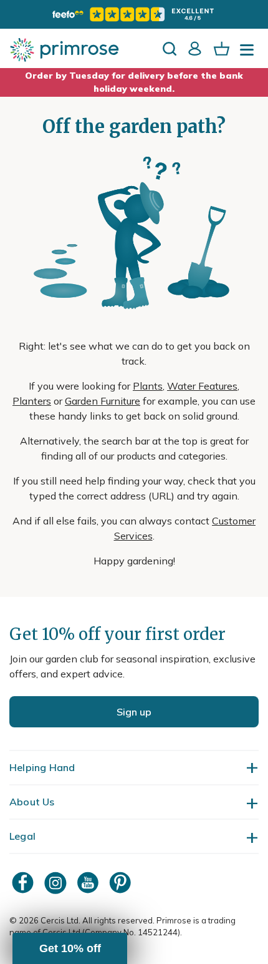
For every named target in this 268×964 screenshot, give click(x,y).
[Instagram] (57, 882)
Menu (249, 53)
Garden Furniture (102, 401)
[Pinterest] (121, 882)
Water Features (202, 386)
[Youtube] (89, 882)
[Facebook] (24, 882)
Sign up (134, 712)
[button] (69, 948)
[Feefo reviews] (134, 14)
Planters (31, 401)
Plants (148, 386)
